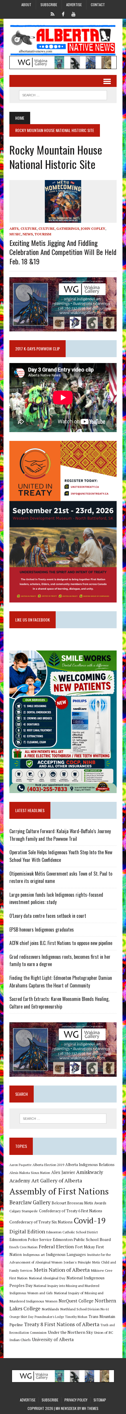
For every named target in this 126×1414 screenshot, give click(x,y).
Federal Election (56, 1246)
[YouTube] (73, 13)
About (26, 4)
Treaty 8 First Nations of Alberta (61, 1324)
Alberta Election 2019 (48, 1165)
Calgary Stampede (23, 1210)
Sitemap (99, 1399)
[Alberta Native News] (63, 40)
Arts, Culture (23, 228)
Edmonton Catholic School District (72, 1232)
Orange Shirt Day (21, 1317)
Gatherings (67, 228)
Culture (46, 228)
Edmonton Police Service (30, 1239)
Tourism (43, 234)
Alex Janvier (63, 1172)
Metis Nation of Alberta (62, 1269)
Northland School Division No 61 (84, 1309)
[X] (52, 13)
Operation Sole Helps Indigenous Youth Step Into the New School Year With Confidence (60, 856)
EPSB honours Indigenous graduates (41, 929)
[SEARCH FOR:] (63, 94)
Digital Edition (27, 1231)
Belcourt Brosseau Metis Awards (79, 1203)
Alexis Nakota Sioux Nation (29, 1172)
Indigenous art (34, 1254)
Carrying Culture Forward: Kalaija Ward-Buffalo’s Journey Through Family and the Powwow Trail (60, 835)
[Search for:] (63, 1119)
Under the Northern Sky (70, 1332)
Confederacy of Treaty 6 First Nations (70, 1210)
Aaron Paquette (20, 1165)
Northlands (50, 1309)
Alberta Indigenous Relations (90, 1164)
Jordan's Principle (77, 1262)
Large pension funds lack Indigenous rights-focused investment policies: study (56, 898)
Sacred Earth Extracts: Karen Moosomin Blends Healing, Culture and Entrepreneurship (59, 1002)
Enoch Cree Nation (23, 1247)
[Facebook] (63, 13)
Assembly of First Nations (59, 1191)
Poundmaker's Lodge (49, 1317)
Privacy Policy (75, 1399)
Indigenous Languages (66, 1254)
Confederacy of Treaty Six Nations (41, 1222)
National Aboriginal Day (47, 1278)
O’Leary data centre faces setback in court (47, 915)
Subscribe (48, 4)
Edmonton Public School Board (82, 1239)
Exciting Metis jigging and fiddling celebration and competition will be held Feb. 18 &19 (62, 251)
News (28, 234)
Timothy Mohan (76, 1317)
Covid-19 (90, 1220)
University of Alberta (53, 1339)
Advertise (74, 4)
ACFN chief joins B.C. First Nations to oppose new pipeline (60, 942)
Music (15, 234)
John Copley (93, 228)
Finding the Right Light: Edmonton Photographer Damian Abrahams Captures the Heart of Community (60, 981)
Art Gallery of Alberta (56, 1180)
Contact (98, 4)
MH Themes (90, 1408)
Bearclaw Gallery (29, 1202)
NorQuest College (76, 1301)
